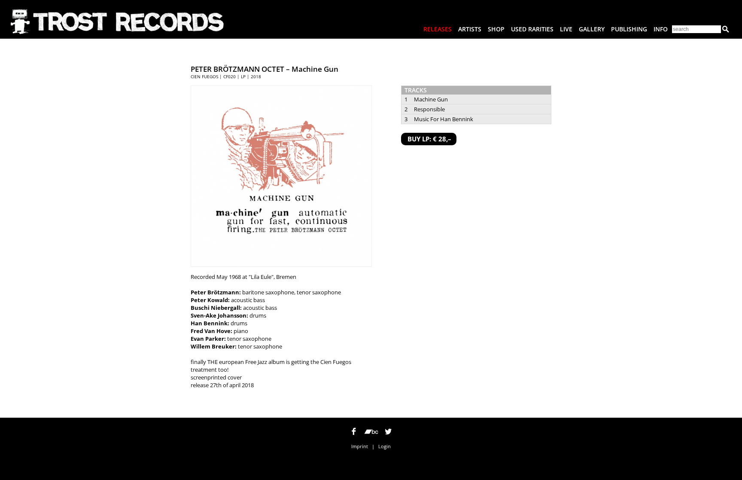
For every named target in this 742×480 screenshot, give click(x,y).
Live (566, 29)
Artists (469, 29)
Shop (496, 29)
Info (661, 29)
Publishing (629, 29)
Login (384, 446)
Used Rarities (532, 29)
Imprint (359, 446)
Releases (437, 29)
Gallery (592, 29)
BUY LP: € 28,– (429, 139)
